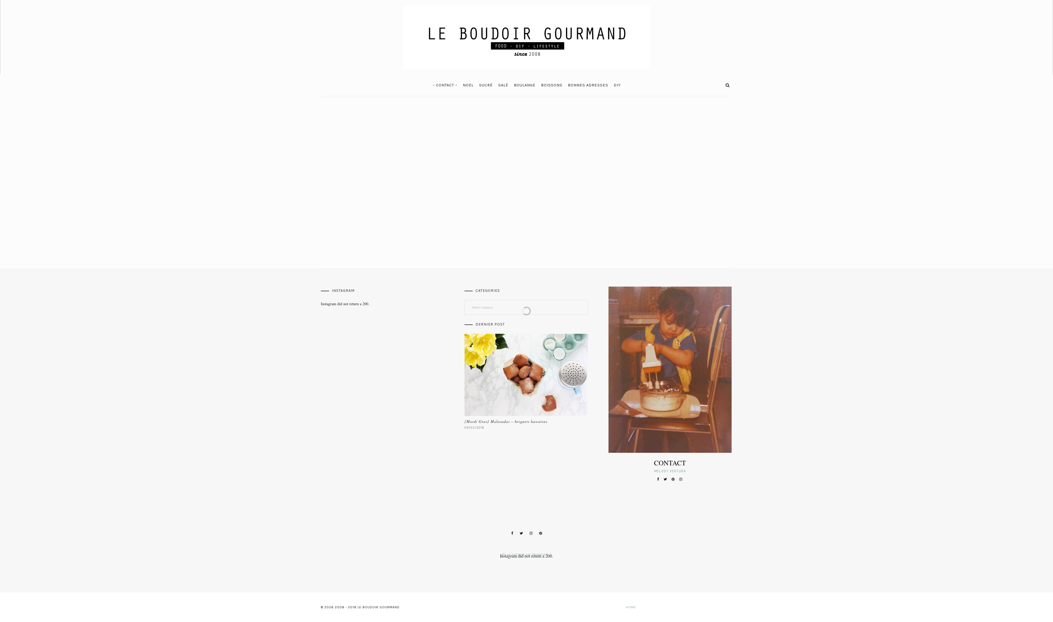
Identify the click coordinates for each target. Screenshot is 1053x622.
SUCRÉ (486, 85)
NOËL (468, 85)
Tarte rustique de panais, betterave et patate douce (366, 166)
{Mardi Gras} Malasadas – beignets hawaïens (506, 421)
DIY (617, 85)
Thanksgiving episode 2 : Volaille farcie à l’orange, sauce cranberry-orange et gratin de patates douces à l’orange (477, 169)
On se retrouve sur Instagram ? (526, 554)
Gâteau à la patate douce (669, 163)
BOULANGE (525, 85)
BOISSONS (551, 85)
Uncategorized (550, 154)
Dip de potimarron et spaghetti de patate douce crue (581, 166)
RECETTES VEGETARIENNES (348, 154)
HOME (631, 607)
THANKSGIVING (454, 154)
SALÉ (503, 85)
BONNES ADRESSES (588, 85)
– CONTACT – (445, 85)
